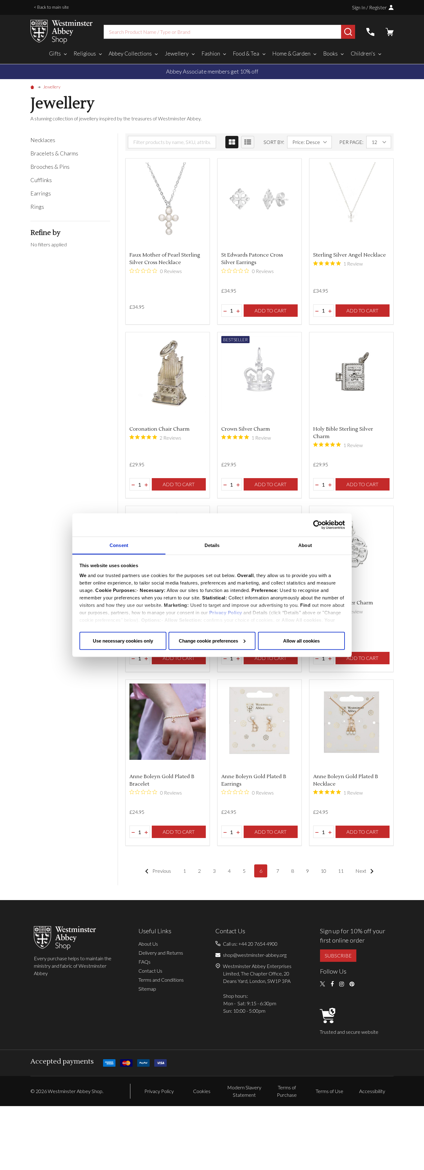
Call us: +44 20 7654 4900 (250, 944)
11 (341, 871)
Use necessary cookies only (123, 640)
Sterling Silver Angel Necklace (349, 255)
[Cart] (390, 32)
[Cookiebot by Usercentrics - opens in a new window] (318, 525)
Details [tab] (212, 545)
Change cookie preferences (208, 640)
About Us (148, 944)
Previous (161, 871)
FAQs (144, 962)
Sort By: (274, 142)
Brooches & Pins (50, 166)
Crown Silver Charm (245, 429)
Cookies (201, 1091)
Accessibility (372, 1091)
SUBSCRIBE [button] (338, 955)
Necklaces (42, 140)
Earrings (40, 193)
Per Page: (351, 142)
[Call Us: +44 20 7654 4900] (370, 32)
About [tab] (305, 545)
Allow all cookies (301, 640)
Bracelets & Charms (54, 153)
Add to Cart (270, 310)
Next (361, 871)
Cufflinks (41, 180)
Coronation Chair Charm (159, 429)
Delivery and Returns (160, 953)
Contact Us (150, 971)
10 (323, 871)
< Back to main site (51, 7)
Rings (37, 206)
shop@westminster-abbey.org (254, 955)
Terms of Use (329, 1091)
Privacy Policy (225, 612)
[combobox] (222, 32)
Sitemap (147, 989)
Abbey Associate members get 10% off (212, 71)
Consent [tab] (119, 545)
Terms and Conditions (161, 980)
